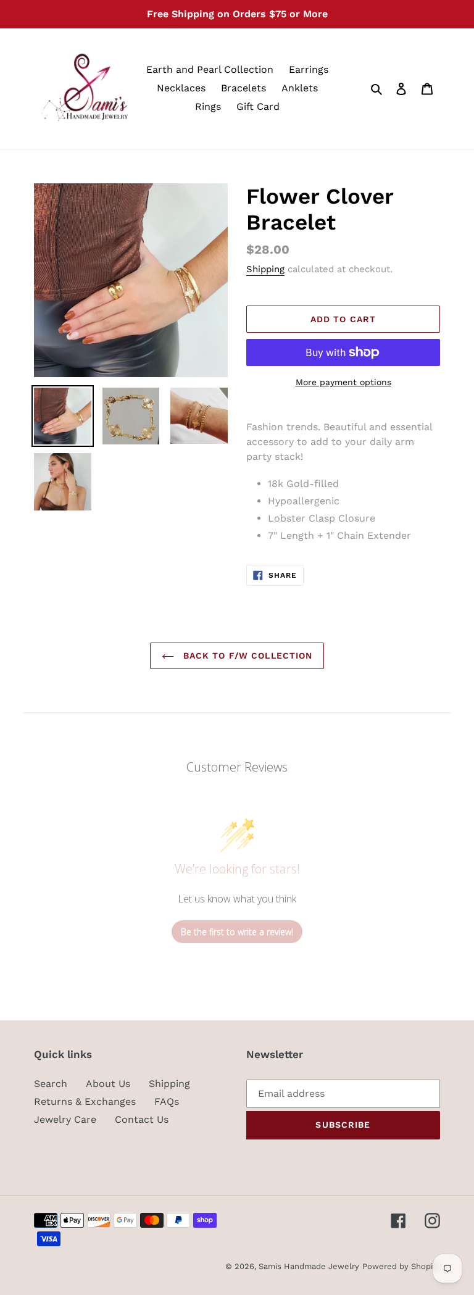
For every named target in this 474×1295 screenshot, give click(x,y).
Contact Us (141, 1119)
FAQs (166, 1101)
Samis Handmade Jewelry (309, 1266)
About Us (108, 1083)
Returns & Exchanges (85, 1101)
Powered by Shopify (401, 1266)
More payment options (343, 382)
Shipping (265, 269)
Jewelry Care (65, 1119)
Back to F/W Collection (246, 655)
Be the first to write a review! (237, 932)
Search (50, 1083)
